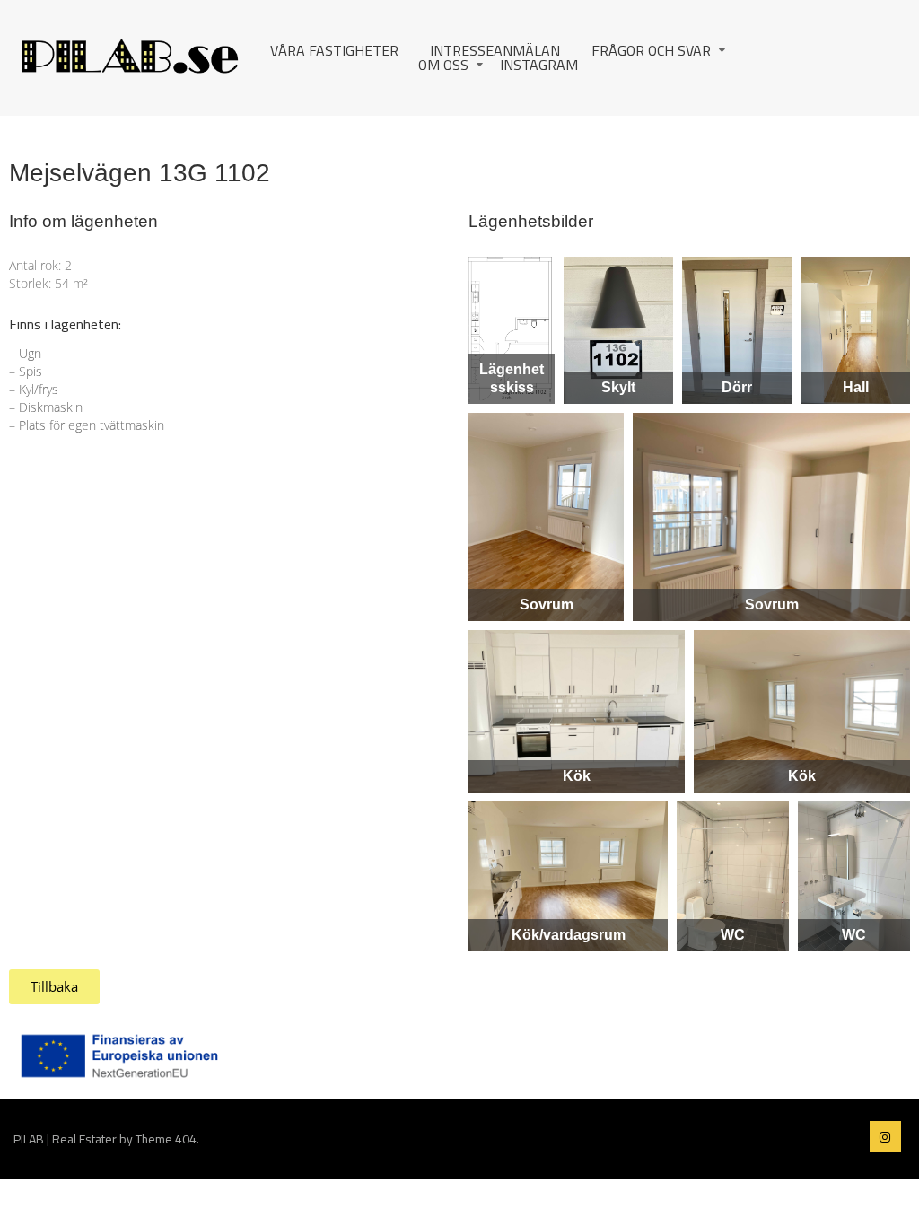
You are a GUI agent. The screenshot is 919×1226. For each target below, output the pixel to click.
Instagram (539, 64)
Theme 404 (166, 1139)
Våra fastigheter (334, 50)
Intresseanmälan (495, 50)
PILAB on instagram (885, 1136)
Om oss (443, 64)
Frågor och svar (651, 50)
